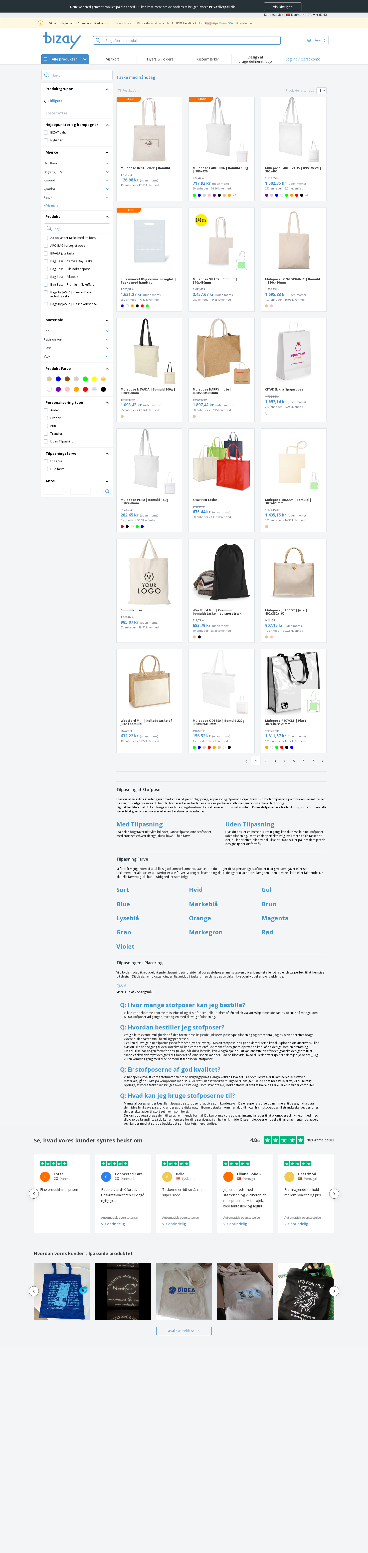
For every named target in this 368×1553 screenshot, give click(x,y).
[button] (77, 163)
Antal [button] (50, 481)
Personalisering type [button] (64, 402)
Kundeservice (273, 15)
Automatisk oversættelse (119, 1217)
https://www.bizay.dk (121, 23)
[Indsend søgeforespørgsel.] (46, 75)
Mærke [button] (52, 152)
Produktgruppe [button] (59, 88)
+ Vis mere (51, 205)
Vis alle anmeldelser (181, 1331)
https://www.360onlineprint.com (233, 23)
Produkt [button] (53, 216)
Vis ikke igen (283, 7)
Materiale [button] (54, 319)
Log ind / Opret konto (302, 59)
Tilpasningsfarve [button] (61, 453)
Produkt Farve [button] (58, 368)
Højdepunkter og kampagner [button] (72, 124)
